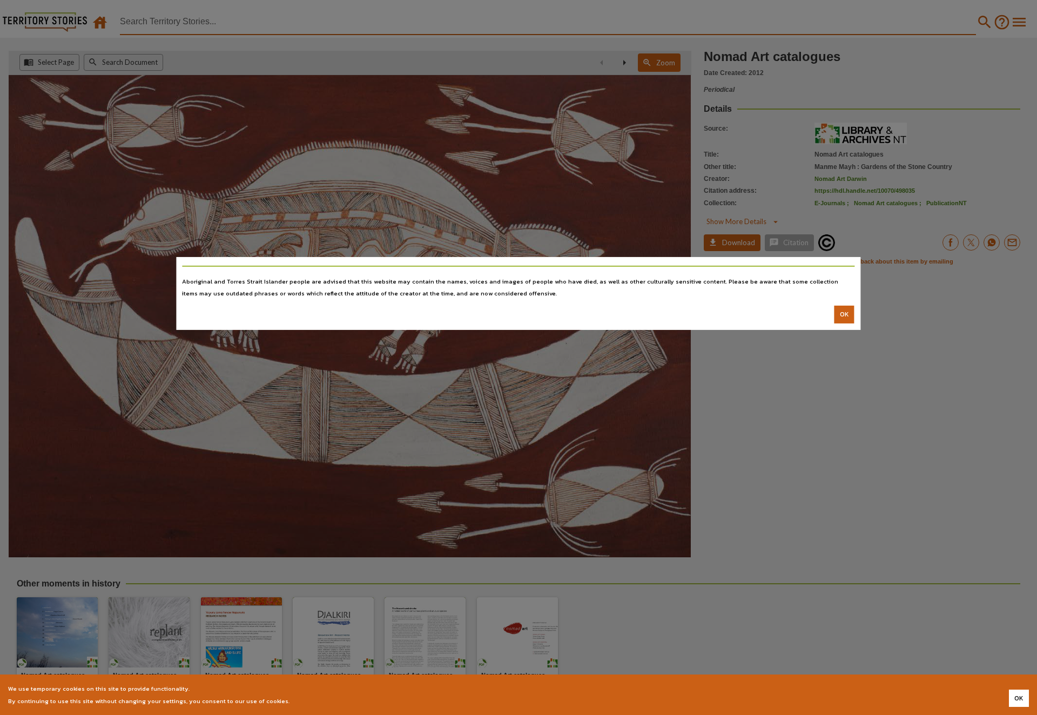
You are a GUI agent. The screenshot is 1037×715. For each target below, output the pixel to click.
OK (844, 314)
